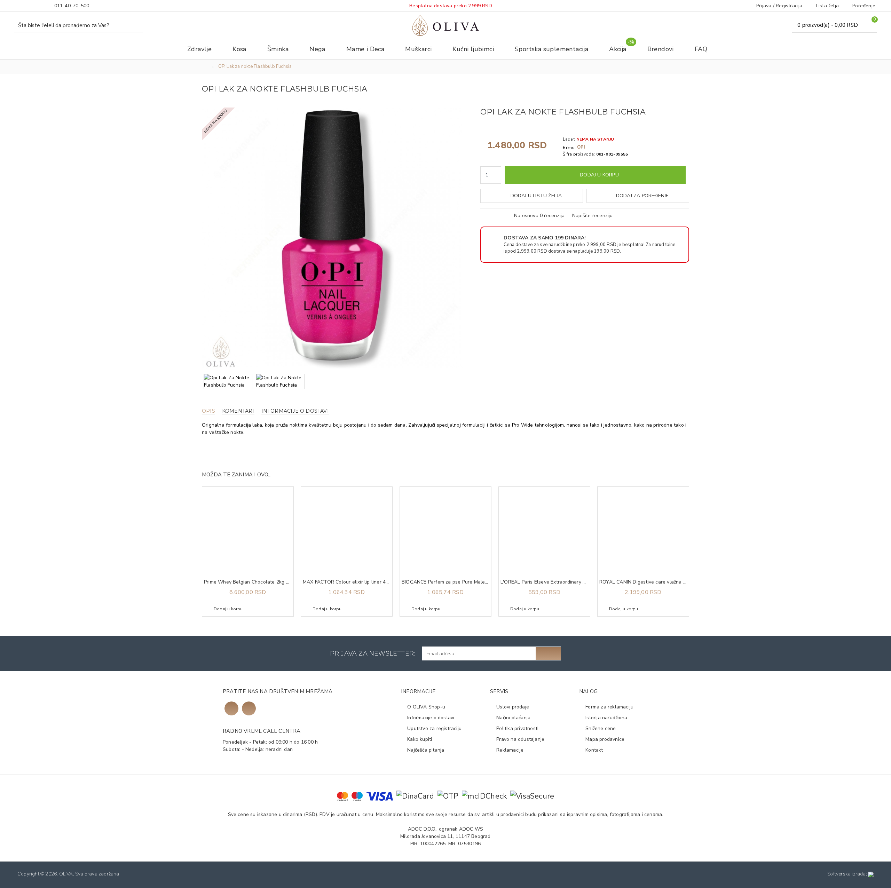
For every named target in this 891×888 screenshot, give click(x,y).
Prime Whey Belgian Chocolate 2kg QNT (248, 582)
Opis (208, 411)
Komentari (238, 411)
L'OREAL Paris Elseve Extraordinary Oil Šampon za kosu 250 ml (544, 582)
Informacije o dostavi (295, 411)
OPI (581, 147)
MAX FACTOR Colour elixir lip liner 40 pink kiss (347, 582)
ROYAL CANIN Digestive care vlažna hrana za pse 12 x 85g (643, 582)
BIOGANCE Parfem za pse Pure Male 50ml (445, 582)
